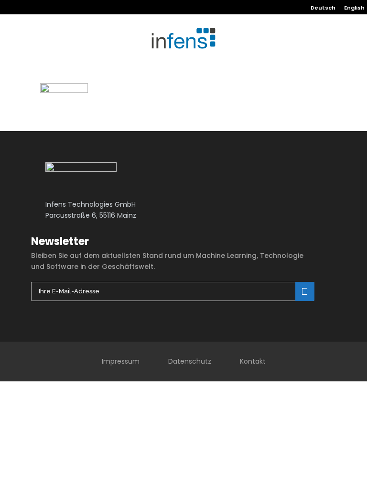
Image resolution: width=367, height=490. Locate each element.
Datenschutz (189, 361)
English (354, 7)
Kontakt (253, 361)
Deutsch (323, 7)
